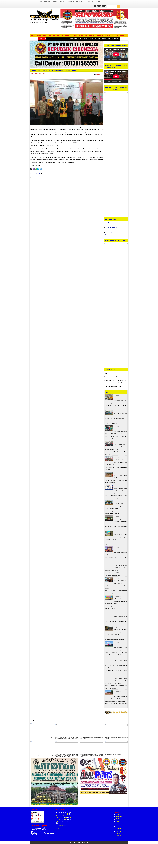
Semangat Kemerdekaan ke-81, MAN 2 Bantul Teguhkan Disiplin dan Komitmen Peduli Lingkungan (116, 568)
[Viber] (34, 169)
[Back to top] (153, 839)
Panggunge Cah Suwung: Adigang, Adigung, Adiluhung (116, 738)
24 (57, 821)
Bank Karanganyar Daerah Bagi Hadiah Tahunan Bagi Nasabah (91, 738)
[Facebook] (95, 6)
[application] (116, 54)
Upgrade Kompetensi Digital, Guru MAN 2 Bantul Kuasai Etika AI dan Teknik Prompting (116, 491)
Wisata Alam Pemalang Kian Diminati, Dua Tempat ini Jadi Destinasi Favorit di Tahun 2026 (66, 738)
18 (59, 819)
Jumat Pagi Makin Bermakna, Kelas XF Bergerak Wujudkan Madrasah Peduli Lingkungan (116, 537)
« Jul (58, 828)
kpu (49, 173)
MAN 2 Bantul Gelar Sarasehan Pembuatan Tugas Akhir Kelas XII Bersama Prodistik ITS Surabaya (116, 601)
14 (66, 818)
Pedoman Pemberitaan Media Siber (75, 1)
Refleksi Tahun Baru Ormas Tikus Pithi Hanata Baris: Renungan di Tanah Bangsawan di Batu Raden (91, 755)
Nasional (66, 35)
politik (51, 173)
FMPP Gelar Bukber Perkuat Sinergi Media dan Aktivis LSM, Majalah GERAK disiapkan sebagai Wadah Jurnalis (41, 755)
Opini (122, 35)
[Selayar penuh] (125, 59)
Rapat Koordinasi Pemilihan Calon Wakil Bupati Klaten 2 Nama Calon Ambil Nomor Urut (116, 462)
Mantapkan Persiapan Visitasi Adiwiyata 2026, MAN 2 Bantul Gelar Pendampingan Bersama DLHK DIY (87, 38)
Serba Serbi (37, 173)
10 (57, 818)
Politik (92, 35)
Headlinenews (42, 35)
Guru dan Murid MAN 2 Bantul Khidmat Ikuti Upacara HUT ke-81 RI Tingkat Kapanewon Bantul (116, 506)
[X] (31, 169)
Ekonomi (100, 35)
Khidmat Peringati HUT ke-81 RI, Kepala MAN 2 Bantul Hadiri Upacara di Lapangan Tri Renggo (116, 447)
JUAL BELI (115, 35)
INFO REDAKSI (47, 1)
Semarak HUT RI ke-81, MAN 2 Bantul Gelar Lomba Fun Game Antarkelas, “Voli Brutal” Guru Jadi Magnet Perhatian (116, 647)
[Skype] (38, 169)
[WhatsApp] (36, 169)
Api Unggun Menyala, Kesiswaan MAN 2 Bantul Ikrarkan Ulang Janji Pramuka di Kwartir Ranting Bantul (116, 681)
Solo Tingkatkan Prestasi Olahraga (113, 754)
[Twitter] (98, 6)
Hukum (107, 35)
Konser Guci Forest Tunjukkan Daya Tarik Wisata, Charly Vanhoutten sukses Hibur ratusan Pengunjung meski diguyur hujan (66, 755)
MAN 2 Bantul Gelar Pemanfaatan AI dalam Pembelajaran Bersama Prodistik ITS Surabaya (116, 617)
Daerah (74, 35)
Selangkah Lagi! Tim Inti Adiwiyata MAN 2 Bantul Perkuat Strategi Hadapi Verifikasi (116, 522)
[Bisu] (123, 59)
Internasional (54, 35)
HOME (41, 1)
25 (59, 821)
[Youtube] (105, 6)
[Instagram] (103, 6)
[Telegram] (41, 169)
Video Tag (97, 1)
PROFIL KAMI (90, 1)
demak (46, 173)
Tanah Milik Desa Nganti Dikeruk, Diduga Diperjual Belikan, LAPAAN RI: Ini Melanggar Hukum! (116, 632)
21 (66, 819)
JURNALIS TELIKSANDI (58, 1)
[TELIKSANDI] (44, 15)
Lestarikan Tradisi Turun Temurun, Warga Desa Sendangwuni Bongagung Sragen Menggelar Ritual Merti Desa (41, 737)
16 (70, 818)
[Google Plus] (100, 6)
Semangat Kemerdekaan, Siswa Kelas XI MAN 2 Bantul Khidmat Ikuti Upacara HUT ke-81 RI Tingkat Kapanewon (116, 416)
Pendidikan (83, 35)
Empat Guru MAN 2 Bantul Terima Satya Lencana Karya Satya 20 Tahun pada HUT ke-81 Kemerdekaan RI (116, 431)
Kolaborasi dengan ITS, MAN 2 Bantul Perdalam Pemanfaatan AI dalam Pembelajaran (116, 552)
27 (64, 821)
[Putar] (106, 59)
